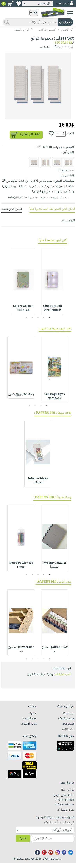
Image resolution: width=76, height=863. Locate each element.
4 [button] (32, 318)
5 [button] (26, 318)
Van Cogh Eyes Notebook (54, 396)
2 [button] (44, 318)
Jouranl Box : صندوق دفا (55, 649)
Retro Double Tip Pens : (21, 565)
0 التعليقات (45, 47)
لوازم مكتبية (22, 29)
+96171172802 (64, 800)
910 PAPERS (63, 42)
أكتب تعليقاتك (62, 674)
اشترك (23, 838)
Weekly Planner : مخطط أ (54, 565)
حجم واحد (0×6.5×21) (51, 147)
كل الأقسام (67, 29)
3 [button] (38, 318)
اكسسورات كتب (47, 29)
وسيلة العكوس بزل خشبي (21, 394)
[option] (38, 86)
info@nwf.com (19, 197)
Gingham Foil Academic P (52, 308)
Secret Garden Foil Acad (23, 308)
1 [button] (50, 318)
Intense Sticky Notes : (38, 480)
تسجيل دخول (63, 3)
